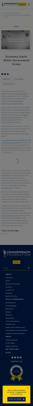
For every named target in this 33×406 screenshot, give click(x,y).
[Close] (28, 387)
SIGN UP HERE (15, 399)
